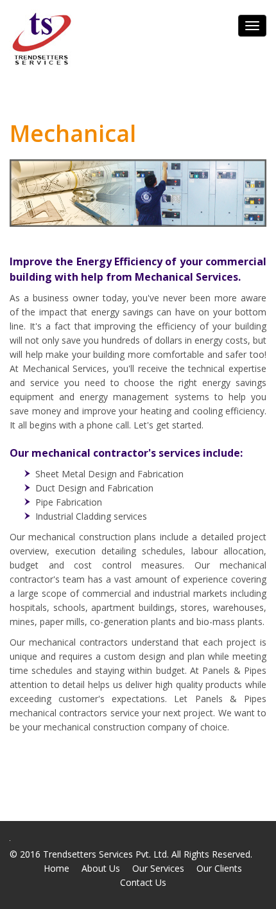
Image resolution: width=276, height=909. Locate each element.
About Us (101, 868)
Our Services (158, 868)
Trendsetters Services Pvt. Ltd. (106, 854)
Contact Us (143, 882)
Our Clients (219, 868)
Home (56, 868)
